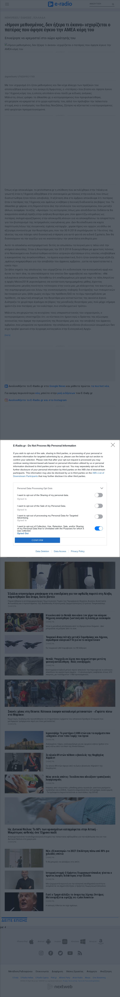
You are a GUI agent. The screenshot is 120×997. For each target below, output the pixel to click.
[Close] (114, 446)
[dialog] (60, 498)
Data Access (60, 551)
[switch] (99, 495)
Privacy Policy (78, 551)
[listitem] (60, 488)
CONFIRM (37, 540)
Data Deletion (42, 551)
